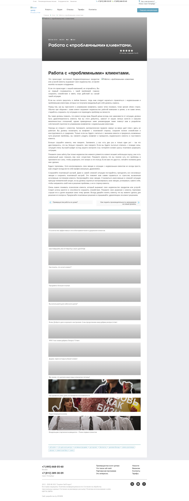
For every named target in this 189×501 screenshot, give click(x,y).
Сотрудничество (63, 1)
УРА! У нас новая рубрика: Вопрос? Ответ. (64, 340)
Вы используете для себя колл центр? (63, 304)
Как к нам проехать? (148, 1)
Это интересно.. (102, 474)
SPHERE (60, 496)
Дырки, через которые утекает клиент (63, 359)
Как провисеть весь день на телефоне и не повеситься (69, 395)
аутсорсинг (93, 447)
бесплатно (103, 447)
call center (52, 447)
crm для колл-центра (65, 447)
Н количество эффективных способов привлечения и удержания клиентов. (77, 230)
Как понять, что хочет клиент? (60, 267)
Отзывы (70, 10)
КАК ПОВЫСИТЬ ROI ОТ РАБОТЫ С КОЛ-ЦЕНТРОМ (67, 249)
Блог (74, 39)
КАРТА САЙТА (47, 491)
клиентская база (62, 450)
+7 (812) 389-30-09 (104, 1)
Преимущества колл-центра (107, 466)
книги (72, 450)
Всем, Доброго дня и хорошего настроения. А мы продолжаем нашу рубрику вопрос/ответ (83, 322)
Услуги (48, 10)
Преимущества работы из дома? (65, 202)
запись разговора (128, 447)
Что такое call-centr (104, 468)
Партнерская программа (106, 471)
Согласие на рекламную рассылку (72, 489)
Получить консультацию (148, 10)
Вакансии (73, 1)
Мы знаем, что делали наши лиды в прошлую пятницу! (69, 377)
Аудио (59, 10)
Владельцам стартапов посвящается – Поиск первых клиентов (73, 432)
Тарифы (81, 10)
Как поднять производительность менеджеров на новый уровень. (118, 203)
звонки (51, 450)
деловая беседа (114, 447)
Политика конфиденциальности (71, 487)
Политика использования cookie (99, 489)
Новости (135, 466)
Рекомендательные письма (47, 1)
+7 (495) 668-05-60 (120, 1)
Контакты (93, 10)
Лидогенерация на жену (58, 414)
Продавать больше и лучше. (59, 285)
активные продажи (80, 447)
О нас (35, 1)
